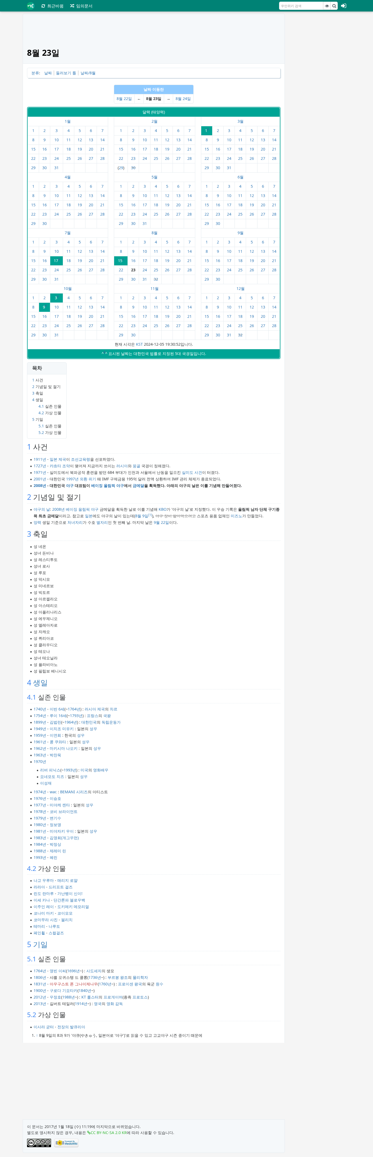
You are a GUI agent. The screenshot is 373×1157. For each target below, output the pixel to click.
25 (68, 158)
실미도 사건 (192, 472)
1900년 (40, 990)
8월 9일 (141, 515)
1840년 (85, 990)
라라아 (39, 886)
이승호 (55, 798)
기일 (40, 944)
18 (68, 149)
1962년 (40, 748)
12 (80, 139)
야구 (70, 485)
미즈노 (236, 515)
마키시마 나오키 (64, 748)
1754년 (40, 715)
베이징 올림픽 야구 (107, 485)
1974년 (40, 791)
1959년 (40, 735)
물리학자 (140, 977)
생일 (40, 682)
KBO (163, 509)
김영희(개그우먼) (64, 837)
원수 (159, 983)
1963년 (40, 754)
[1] (150, 515)
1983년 (40, 837)
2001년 (40, 478)
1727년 (40, 465)
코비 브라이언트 (64, 811)
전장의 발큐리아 (71, 1026)
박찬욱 (55, 754)
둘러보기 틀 (66, 72)
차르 (113, 709)
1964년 (70, 722)
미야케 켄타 (60, 804)
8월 (155, 232)
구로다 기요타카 (64, 990)
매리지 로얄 (67, 880)
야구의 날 (42, 509)
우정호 (55, 997)
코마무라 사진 (46, 919)
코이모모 (65, 913)
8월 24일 (183, 98)
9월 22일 (161, 522)
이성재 (46, 783)
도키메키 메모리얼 (73, 906)
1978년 (40, 811)
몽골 (136, 465)
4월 (68, 177)
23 (44, 158)
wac (53, 791)
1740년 (40, 709)
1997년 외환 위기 (81, 478)
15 (33, 149)
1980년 (40, 824)
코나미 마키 (44, 913)
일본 (89, 515)
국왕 (107, 715)
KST (139, 344)
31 (56, 167)
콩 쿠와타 (58, 741)
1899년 (40, 722)
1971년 (40, 472)
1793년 (76, 715)
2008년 (40, 485)
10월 (68, 288)
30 (44, 167)
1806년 (40, 977)
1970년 (40, 761)
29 (33, 167)
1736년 (94, 977)
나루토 (54, 926)
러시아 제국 (95, 709)
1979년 (40, 818)
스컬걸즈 (56, 932)
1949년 (40, 728)
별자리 (102, 522)
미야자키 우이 (62, 831)
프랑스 (92, 715)
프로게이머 (113, 997)
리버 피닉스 (50, 770)
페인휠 (39, 932)
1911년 (40, 459)
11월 (154, 288)
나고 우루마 (44, 880)
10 (56, 139)
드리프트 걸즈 (61, 886)
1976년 (40, 798)
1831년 (40, 983)
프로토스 (140, 997)
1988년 (40, 850)
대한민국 (89, 722)
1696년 (73, 970)
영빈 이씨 (58, 970)
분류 (35, 72)
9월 (241, 232)
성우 (93, 728)
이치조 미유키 (62, 728)
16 (44, 149)
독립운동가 (111, 722)
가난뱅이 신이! (69, 893)
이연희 (55, 735)
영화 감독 (114, 1003)
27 (91, 158)
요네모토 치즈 (52, 776)
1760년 (105, 983)
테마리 (39, 926)
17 (56, 149)
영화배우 (100, 770)
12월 (240, 288)
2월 (155, 121)
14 (102, 139)
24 (56, 158)
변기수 (55, 818)
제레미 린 (58, 850)
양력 (37, 522)
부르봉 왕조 (118, 977)
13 (91, 139)
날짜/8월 (88, 72)
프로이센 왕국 (130, 983)
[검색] (334, 6)
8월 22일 (124, 98)
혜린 (53, 857)
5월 (155, 177)
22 (33, 158)
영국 (98, 1003)
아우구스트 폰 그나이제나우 (74, 983)
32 (156, 279)
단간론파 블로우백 (69, 900)
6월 (241, 177)
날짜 (48, 72)
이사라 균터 (44, 1026)
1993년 (70, 770)
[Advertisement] (319, 96)
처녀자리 (75, 522)
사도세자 (94, 970)
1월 (68, 121)
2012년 (40, 997)
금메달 (138, 485)
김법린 (55, 722)
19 (80, 149)
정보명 (55, 824)
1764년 (74, 709)
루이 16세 (58, 715)
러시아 (122, 465)
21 (102, 149)
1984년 (40, 844)
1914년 (81, 1003)
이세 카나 (42, 900)
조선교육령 (80, 459)
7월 (68, 232)
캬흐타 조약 (60, 465)
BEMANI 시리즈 (74, 791)
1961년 (40, 741)
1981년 (40, 831)
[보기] (327, 6)
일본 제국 (58, 459)
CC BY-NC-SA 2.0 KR (109, 1132)
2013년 (40, 1003)
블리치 (67, 919)
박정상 (55, 844)
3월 (241, 121)
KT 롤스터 (90, 997)
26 (80, 158)
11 (68, 139)
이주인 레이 (44, 906)
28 (102, 158)
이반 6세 (57, 709)
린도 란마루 (44, 893)
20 (91, 149)
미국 (84, 770)
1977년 (40, 804)
